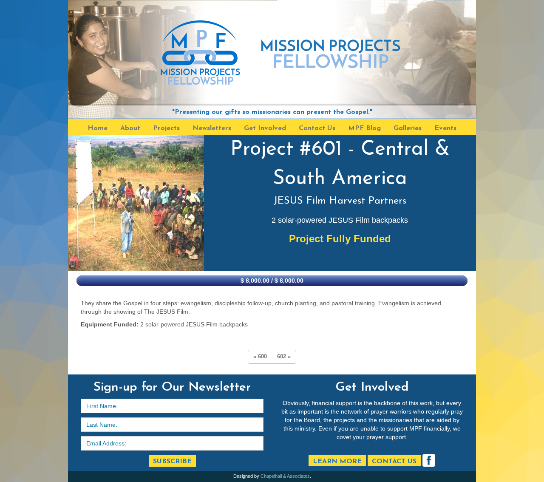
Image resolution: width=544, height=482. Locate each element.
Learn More (337, 461)
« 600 (260, 356)
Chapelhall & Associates (285, 476)
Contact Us (394, 461)
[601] (136, 203)
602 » (284, 356)
